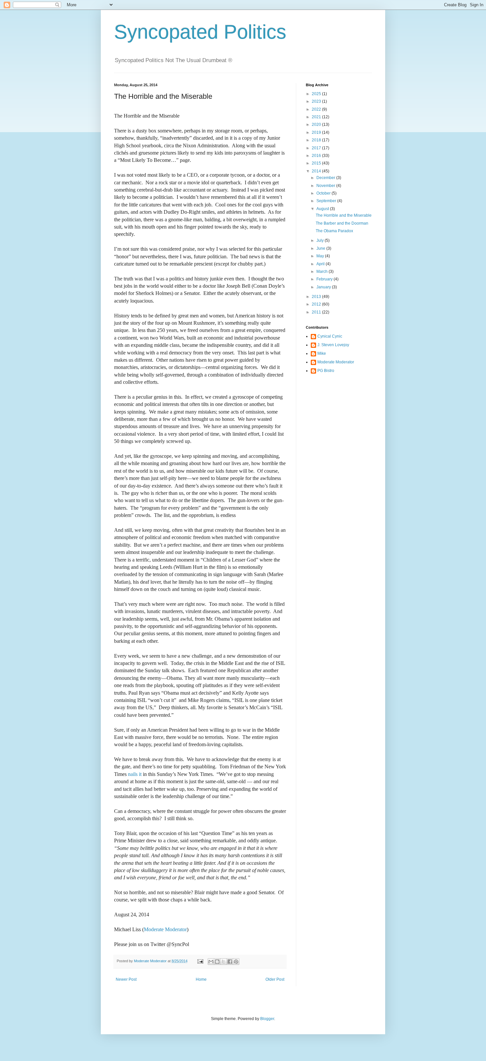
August (323, 208)
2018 (317, 140)
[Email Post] (200, 961)
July (320, 240)
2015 (317, 163)
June (321, 248)
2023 (317, 101)
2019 (317, 132)
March (322, 271)
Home (201, 979)
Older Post (274, 979)
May (320, 256)
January (324, 287)
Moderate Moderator (165, 929)
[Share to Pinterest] (236, 961)
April (321, 264)
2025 (317, 93)
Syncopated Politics (200, 32)
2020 (317, 124)
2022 (317, 109)
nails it (135, 774)
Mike (321, 353)
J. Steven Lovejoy (333, 345)
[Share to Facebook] (229, 961)
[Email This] (211, 961)
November (326, 185)
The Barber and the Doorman (342, 223)
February (325, 279)
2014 (317, 171)
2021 (317, 117)
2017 (317, 148)
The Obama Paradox (334, 231)
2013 (317, 296)
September (326, 201)
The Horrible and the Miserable (344, 215)
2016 (317, 155)
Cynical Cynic (329, 336)
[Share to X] (223, 961)
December (326, 177)
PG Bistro (325, 370)
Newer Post (126, 979)
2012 (317, 304)
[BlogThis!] (217, 961)
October (324, 193)
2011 (317, 312)
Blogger (267, 1018)
